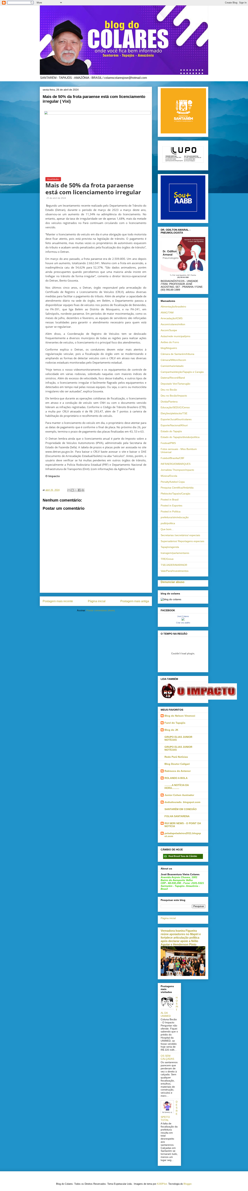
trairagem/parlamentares (175, 553)
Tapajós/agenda (170, 547)
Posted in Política (170, 511)
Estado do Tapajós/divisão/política (180, 437)
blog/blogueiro (169, 348)
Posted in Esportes (171, 505)
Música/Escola (169, 475)
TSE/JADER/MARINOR (174, 564)
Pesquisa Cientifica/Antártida (177, 487)
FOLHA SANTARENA (177, 816)
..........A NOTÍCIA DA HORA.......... (176, 786)
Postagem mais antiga (134, 601)
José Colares (183, 616)
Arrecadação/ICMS (171, 318)
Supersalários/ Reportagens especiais (182, 541)
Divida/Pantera (169, 401)
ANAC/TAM (167, 312)
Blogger (187, 1183)
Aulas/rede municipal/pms (175, 336)
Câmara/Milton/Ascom (173, 359)
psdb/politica (168, 523)
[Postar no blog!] (72, 490)
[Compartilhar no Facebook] (79, 490)
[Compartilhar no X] (76, 490)
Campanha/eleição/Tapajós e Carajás (182, 371)
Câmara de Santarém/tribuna (177, 354)
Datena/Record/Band (173, 377)
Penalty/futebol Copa (173, 481)
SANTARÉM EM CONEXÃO (180, 809)
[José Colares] (183, 619)
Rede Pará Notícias (176, 756)
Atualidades (53, 179)
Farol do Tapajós (174, 722)
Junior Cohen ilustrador (179, 795)
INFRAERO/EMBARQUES (175, 463)
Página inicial (96, 601)
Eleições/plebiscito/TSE (174, 413)
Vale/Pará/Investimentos (174, 570)
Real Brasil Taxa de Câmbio (182, 856)
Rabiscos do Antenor (177, 770)
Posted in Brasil (169, 499)
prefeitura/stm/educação (175, 517)
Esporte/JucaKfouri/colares (176, 419)
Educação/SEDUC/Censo (175, 407)
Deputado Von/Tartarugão (175, 383)
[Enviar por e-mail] (69, 490)
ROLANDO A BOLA (176, 778)
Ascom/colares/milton (173, 324)
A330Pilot (162, 1183)
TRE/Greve (167, 558)
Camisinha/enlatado (172, 365)
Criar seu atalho (183, 623)
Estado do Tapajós (171, 431)
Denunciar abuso (172, 582)
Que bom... (167, 529)
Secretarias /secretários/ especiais (180, 535)
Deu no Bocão (169, 389)
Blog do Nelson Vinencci (179, 715)
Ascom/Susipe (169, 330)
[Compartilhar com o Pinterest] (83, 490)
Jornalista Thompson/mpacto (177, 469)
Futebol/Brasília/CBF (172, 458)
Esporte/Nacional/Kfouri (174, 425)
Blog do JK (171, 729)
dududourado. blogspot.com (182, 802)
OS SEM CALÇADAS (167, 1057)
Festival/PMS (168, 443)
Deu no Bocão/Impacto (174, 395)
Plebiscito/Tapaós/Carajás (175, 493)
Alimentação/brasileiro (173, 306)
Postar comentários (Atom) (100, 610)
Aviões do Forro (170, 342)
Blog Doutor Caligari (177, 763)
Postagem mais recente (58, 601)
